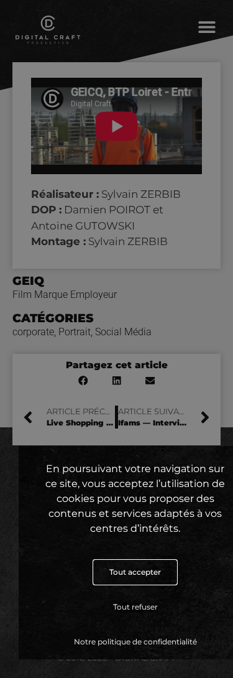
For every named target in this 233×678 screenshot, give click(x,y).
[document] (116, 339)
